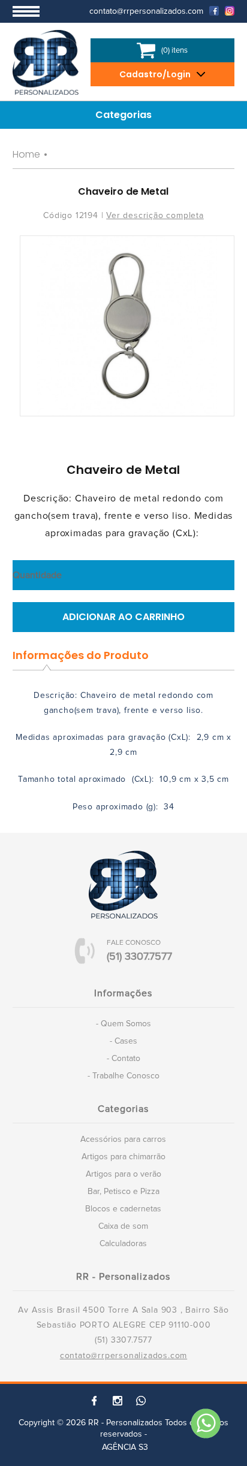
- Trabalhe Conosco (123, 1076)
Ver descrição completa (155, 215)
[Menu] (26, 11)
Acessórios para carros (123, 1139)
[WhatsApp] (141, 1400)
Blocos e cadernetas (123, 1209)
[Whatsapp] (205, 1424)
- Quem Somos (123, 1024)
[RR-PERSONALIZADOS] (46, 62)
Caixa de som (123, 1226)
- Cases (123, 1041)
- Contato (123, 1058)
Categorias (123, 115)
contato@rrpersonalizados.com (123, 1356)
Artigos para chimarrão (123, 1157)
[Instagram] (226, 11)
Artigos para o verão (123, 1174)
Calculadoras (123, 1244)
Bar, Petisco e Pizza (123, 1191)
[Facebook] (211, 11)
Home (26, 154)
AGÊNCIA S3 (125, 1447)
